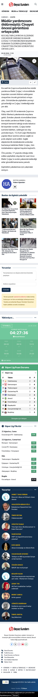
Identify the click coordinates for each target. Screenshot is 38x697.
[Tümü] (35, 318)
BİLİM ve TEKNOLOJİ (19, 11)
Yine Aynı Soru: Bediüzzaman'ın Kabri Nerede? (23, 528)
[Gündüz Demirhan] (6, 606)
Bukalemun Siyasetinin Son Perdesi (21, 508)
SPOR (5, 670)
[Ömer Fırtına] (6, 517)
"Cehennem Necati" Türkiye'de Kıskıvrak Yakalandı (9, 231)
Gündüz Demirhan (19, 603)
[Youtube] (22, 644)
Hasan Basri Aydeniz (20, 554)
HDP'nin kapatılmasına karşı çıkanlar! (22, 538)
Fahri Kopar (16, 534)
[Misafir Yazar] (6, 576)
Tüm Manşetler (9, 657)
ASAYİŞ (12, 17)
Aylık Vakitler (7, 360)
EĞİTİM (20, 670)
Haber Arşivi (8, 662)
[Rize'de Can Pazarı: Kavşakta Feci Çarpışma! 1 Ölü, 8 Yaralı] (28, 223)
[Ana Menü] (2, 4)
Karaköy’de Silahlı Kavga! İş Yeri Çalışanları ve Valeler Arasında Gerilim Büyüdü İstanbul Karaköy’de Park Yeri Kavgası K (27, 254)
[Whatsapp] (26, 644)
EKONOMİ (34, 11)
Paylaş (6, 82)
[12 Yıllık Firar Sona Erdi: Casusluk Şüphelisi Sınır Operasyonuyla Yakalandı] (10, 203)
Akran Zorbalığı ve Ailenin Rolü (23, 548)
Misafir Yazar (17, 574)
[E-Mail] (15, 187)
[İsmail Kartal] (6, 616)
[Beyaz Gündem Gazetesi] (19, 4)
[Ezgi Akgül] (6, 546)
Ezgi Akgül (16, 545)
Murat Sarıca (17, 595)
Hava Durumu (8, 650)
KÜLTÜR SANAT (31, 670)
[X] (15, 644)
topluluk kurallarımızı (20, 297)
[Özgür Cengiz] (6, 566)
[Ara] (36, 4)
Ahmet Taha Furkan (19, 494)
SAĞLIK (12, 670)
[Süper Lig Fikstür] (35, 426)
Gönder (6, 290)
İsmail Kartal (17, 614)
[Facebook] (11, 644)
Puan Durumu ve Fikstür (11, 655)
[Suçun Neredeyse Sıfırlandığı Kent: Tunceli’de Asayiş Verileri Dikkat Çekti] (28, 203)
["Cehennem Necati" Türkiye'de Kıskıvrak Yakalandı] (10, 223)
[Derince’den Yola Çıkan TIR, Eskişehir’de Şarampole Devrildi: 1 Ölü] (10, 243)
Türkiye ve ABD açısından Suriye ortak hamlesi (23, 558)
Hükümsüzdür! (17, 518)
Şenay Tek (15, 584)
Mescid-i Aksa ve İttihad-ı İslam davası (23, 498)
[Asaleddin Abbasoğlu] (6, 507)
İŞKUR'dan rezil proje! (20, 568)
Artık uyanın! (16, 597)
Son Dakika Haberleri (11, 660)
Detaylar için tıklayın (19, 418)
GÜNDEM (5, 11)
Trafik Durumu (8, 653)
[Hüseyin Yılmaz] (6, 527)
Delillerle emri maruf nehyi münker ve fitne (21, 607)
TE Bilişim (24, 688)
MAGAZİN (6, 672)
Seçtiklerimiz (16, 617)
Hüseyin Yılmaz (18, 524)
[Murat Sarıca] (6, 596)
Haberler (4, 17)
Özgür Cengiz (17, 565)
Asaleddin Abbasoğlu (21, 504)
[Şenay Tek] (6, 586)
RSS (6, 682)
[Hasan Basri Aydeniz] (6, 556)
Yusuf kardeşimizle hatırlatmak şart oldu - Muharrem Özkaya (23, 578)
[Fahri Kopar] (6, 536)
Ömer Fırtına (17, 515)
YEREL (15, 672)
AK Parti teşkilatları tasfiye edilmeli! (21, 587)
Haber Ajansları (19, 182)
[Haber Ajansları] (6, 184)
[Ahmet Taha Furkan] (6, 497)
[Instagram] (19, 644)
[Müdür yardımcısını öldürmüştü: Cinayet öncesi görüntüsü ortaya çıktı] (19, 68)
